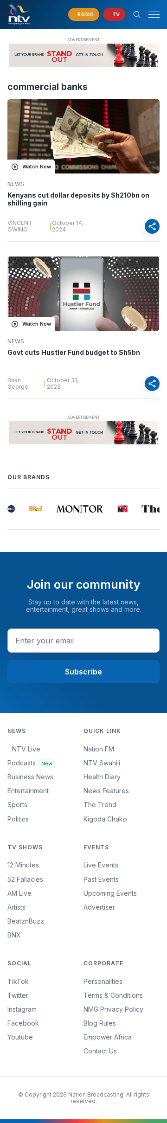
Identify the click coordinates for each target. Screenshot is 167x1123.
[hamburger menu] (154, 14)
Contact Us (100, 1051)
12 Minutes (23, 865)
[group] (10, 509)
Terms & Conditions (113, 995)
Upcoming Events (110, 893)
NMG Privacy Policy (113, 1009)
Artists (16, 907)
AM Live (19, 893)
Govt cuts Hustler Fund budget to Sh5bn (73, 352)
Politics (18, 819)
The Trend (100, 805)
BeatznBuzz (25, 921)
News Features (106, 791)
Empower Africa (108, 1037)
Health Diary (102, 777)
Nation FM (99, 749)
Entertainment (28, 791)
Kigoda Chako (105, 819)
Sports (17, 805)
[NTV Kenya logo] (19, 14)
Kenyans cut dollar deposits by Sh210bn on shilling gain (78, 199)
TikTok (18, 981)
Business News (30, 777)
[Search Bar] (137, 14)
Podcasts (29, 763)
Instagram (22, 1009)
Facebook (23, 1023)
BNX (14, 935)
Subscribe (83, 671)
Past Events (101, 879)
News (15, 184)
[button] (150, 14)
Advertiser (99, 907)
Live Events (101, 865)
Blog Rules (100, 1023)
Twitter (17, 995)
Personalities (103, 981)
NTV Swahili (102, 763)
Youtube (20, 1037)
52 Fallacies (25, 879)
